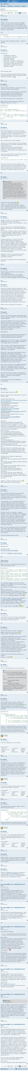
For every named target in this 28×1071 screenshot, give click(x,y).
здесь (17, 340)
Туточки (2, 340)
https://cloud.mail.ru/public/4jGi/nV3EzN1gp (12, 599)
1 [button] (12, 13)
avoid (5, 133)
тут (14, 875)
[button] (8, 13)
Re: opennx (4, 19)
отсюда (14, 76)
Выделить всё (5, 34)
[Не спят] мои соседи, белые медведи (9, 550)
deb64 (18, 364)
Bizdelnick (22, 704)
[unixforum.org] (14, 1)
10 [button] (15, 13)
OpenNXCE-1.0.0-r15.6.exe (12, 872)
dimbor (5, 181)
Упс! (17, 374)
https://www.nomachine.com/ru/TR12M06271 (10, 416)
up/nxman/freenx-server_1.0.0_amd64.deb (10, 408)
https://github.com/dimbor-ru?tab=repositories (10, 411)
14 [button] (24, 13)
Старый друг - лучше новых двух (14, 553)
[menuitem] (2, 4)
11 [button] (17, 13)
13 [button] (21, 13)
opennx (2, 9)
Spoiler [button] (4, 934)
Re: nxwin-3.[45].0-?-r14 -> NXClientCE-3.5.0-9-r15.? (13, 885)
